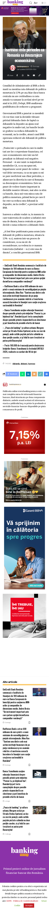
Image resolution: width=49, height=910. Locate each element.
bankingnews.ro (23, 66)
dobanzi (24, 363)
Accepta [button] (29, 905)
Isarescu (31, 363)
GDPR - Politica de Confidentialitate (22, 901)
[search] (31, 3)
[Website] (44, 385)
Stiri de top (25, 44)
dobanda (16, 363)
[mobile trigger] (5, 3)
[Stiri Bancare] (15, 3)
